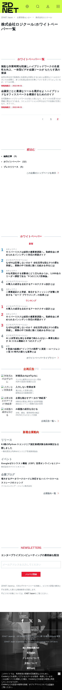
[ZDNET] (10, 6)
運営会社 (31, 668)
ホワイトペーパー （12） (16, 161)
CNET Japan (29, 593)
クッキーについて (31, 658)
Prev (44, 119)
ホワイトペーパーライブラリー (41, 358)
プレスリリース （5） (14, 167)
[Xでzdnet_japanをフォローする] (31, 621)
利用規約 (31, 653)
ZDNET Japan (7, 17)
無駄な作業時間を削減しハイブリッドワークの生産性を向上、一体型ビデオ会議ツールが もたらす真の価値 (30, 69)
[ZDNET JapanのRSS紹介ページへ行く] (39, 621)
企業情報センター (24, 17)
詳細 (51, 684)
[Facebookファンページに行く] (23, 621)
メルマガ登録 (31, 574)
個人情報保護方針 (31, 648)
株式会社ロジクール (44, 17)
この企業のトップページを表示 (41, 173)
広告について (31, 663)
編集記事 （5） (11, 156)
